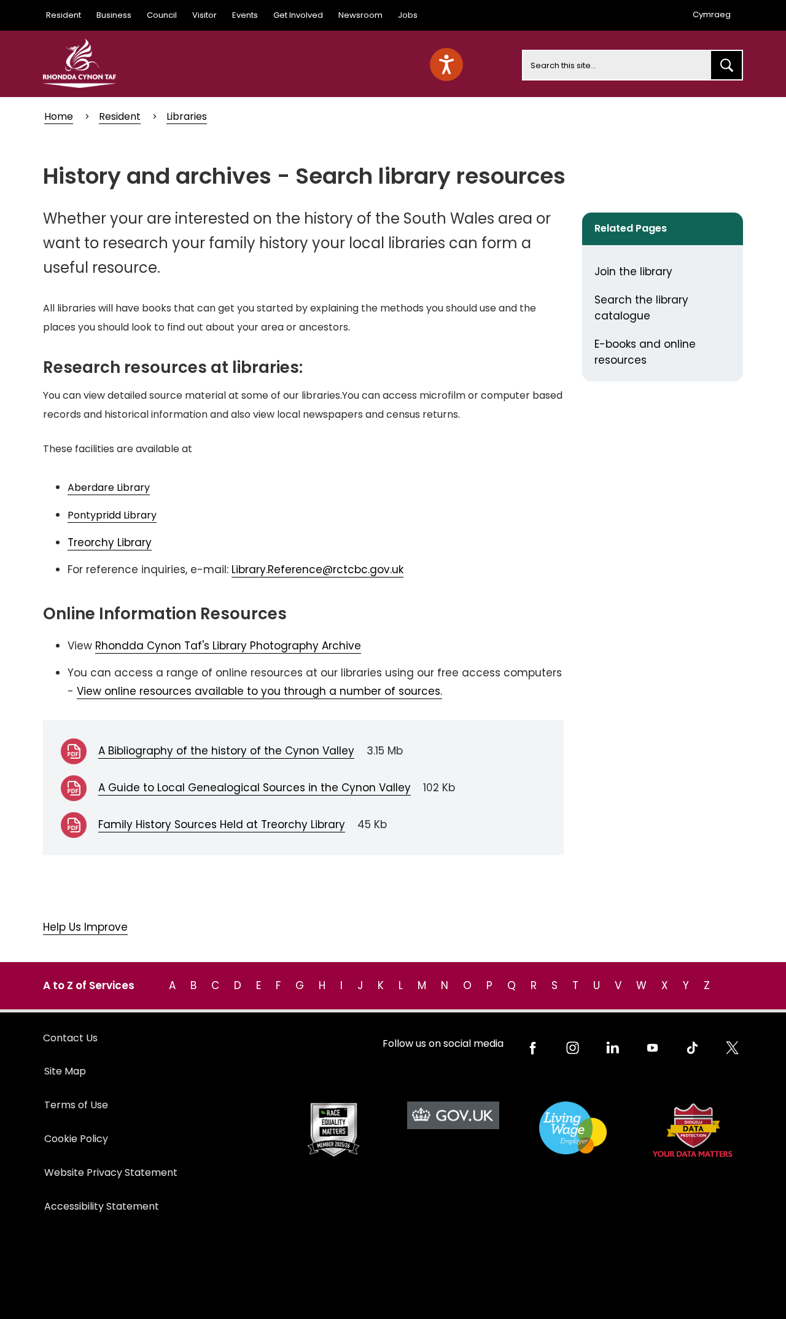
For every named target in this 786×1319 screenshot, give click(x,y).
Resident (63, 15)
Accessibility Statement (101, 1206)
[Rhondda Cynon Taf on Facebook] (532, 1048)
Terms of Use (76, 1105)
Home (58, 116)
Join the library (633, 271)
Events (245, 15)
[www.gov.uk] (333, 1130)
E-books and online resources (645, 352)
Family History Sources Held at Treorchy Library (221, 824)
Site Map (65, 1071)
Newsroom (360, 15)
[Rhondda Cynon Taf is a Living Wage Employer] (572, 1128)
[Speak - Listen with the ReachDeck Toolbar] (446, 64)
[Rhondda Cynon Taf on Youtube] (652, 1048)
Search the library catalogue (641, 307)
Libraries (186, 116)
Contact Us (70, 1038)
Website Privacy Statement (110, 1172)
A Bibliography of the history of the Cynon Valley (226, 750)
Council (162, 15)
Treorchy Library (110, 542)
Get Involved (298, 15)
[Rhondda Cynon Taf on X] (732, 1048)
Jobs (408, 15)
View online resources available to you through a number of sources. (259, 691)
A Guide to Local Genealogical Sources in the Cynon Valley (254, 787)
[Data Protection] (692, 1130)
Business (113, 15)
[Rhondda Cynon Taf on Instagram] (572, 1048)
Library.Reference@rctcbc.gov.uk (317, 569)
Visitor (204, 15)
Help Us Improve (85, 927)
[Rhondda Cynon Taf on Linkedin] (612, 1048)
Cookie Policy (76, 1139)
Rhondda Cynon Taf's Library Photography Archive (228, 645)
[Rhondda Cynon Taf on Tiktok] (692, 1048)
